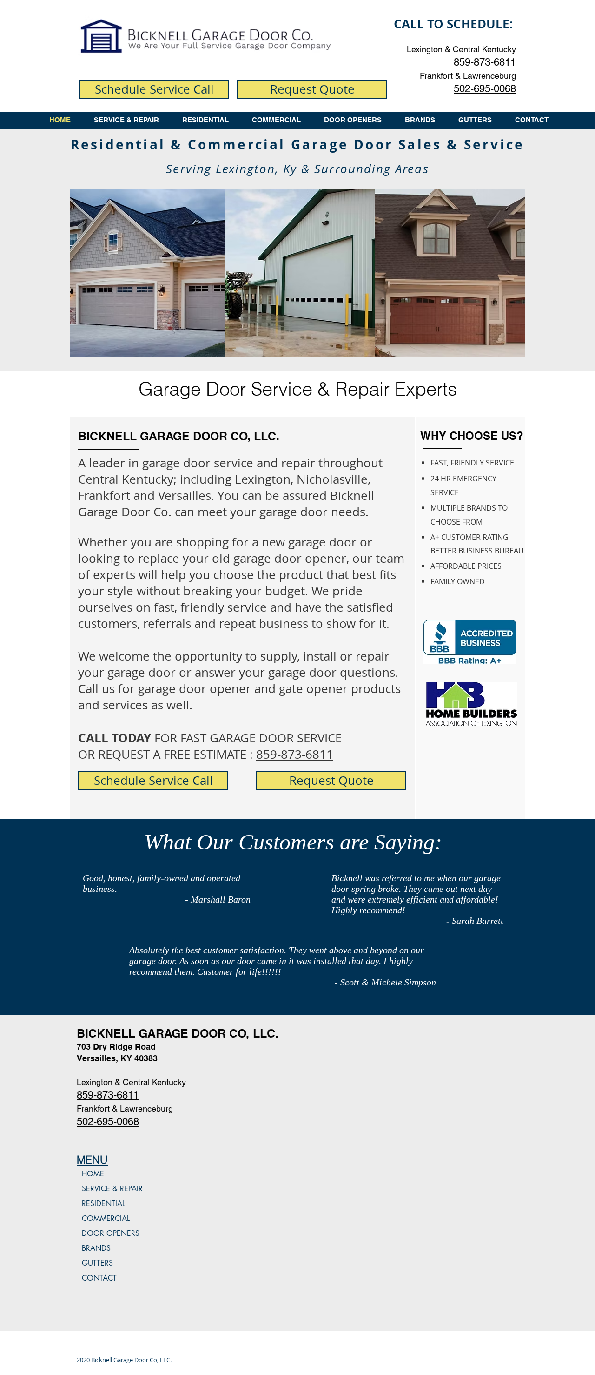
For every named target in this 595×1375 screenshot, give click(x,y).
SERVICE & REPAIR (112, 1188)
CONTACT (99, 1278)
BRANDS (96, 1248)
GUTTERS (97, 1263)
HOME (93, 1174)
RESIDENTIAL (103, 1203)
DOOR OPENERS (110, 1233)
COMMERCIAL (106, 1218)
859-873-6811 (294, 754)
